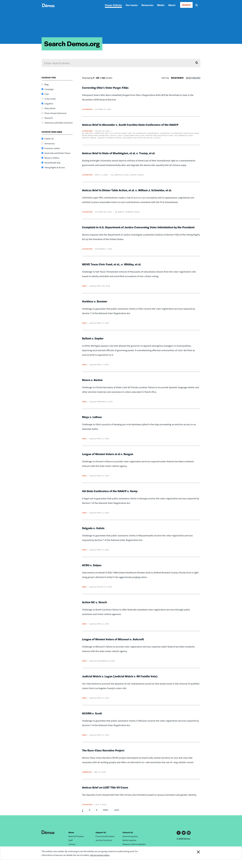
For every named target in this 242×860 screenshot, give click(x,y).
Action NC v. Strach (94, 602)
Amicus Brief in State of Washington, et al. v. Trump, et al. (118, 153)
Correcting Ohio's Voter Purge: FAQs (105, 88)
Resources (147, 5)
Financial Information (105, 836)
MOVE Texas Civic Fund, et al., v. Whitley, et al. (111, 264)
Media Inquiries (129, 840)
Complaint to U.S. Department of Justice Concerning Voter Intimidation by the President (138, 227)
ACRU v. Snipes (91, 565)
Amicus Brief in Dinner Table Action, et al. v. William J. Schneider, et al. (127, 190)
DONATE (186, 4)
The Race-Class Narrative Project (103, 750)
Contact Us (128, 832)
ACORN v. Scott (92, 713)
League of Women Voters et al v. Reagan (107, 454)
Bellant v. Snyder (92, 338)
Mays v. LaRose (92, 417)
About (171, 5)
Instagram (189, 833)
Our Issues (132, 5)
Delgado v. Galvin (93, 528)
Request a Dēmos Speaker (134, 844)
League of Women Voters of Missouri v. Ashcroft (113, 639)
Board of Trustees (76, 836)
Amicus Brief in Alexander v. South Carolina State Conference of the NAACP (130, 125)
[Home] (48, 8)
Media (160, 5)
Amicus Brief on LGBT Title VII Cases (105, 787)
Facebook (179, 833)
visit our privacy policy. (100, 855)
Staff (70, 840)
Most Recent (193, 77)
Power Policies (113, 5)
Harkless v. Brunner (94, 301)
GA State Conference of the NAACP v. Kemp (110, 491)
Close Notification (195, 853)
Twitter (184, 833)
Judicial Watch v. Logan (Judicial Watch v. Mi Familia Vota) (119, 676)
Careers (71, 844)
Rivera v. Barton (92, 380)
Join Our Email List (104, 840)
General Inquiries (130, 836)
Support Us (101, 832)
